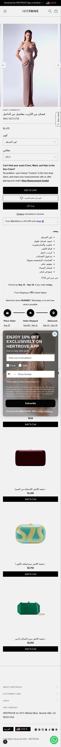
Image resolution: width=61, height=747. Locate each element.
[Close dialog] (54, 334)
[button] (5, 742)
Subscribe (30, 403)
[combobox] (11, 374)
